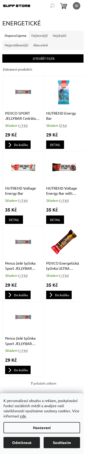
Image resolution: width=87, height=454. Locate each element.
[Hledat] (52, 5)
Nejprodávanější (16, 45)
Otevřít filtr (44, 58)
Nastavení (42, 427)
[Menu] (76, 5)
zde (23, 415)
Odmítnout (22, 442)
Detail (55, 145)
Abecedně (40, 45)
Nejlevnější (39, 35)
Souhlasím (62, 442)
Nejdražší (59, 35)
